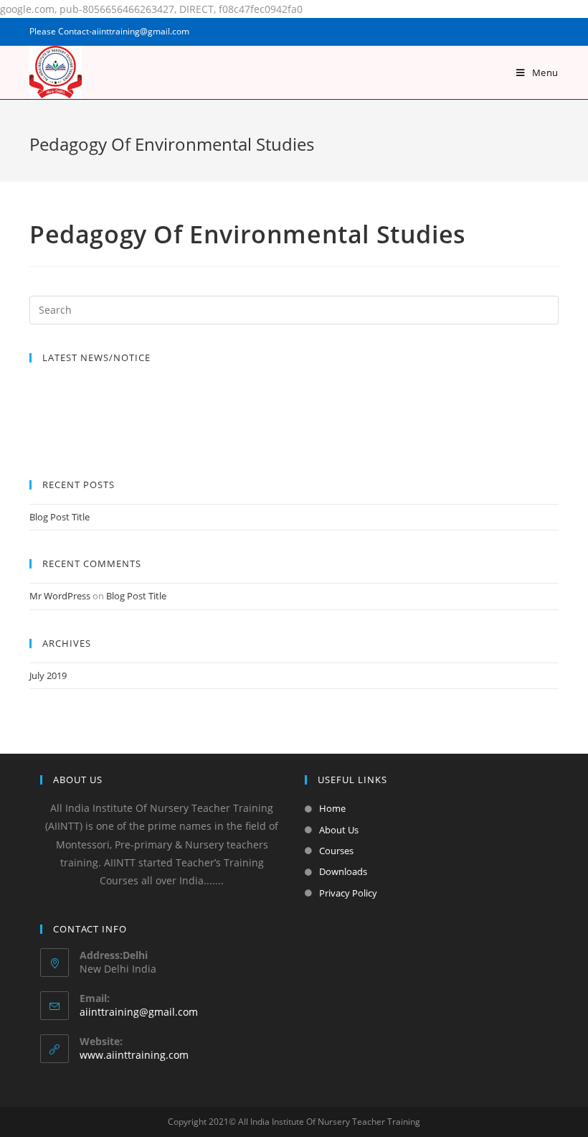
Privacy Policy (348, 892)
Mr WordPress (59, 595)
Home (332, 808)
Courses (336, 850)
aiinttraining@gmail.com (139, 1012)
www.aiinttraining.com (134, 1055)
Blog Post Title (59, 516)
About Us (339, 829)
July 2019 (48, 675)
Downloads (343, 871)
